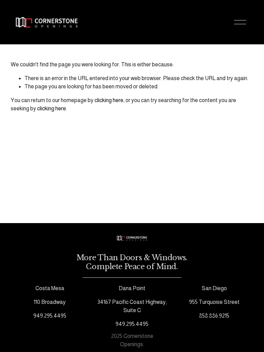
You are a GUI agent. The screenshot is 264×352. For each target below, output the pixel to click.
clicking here (109, 100)
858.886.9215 (214, 316)
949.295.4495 (49, 316)
